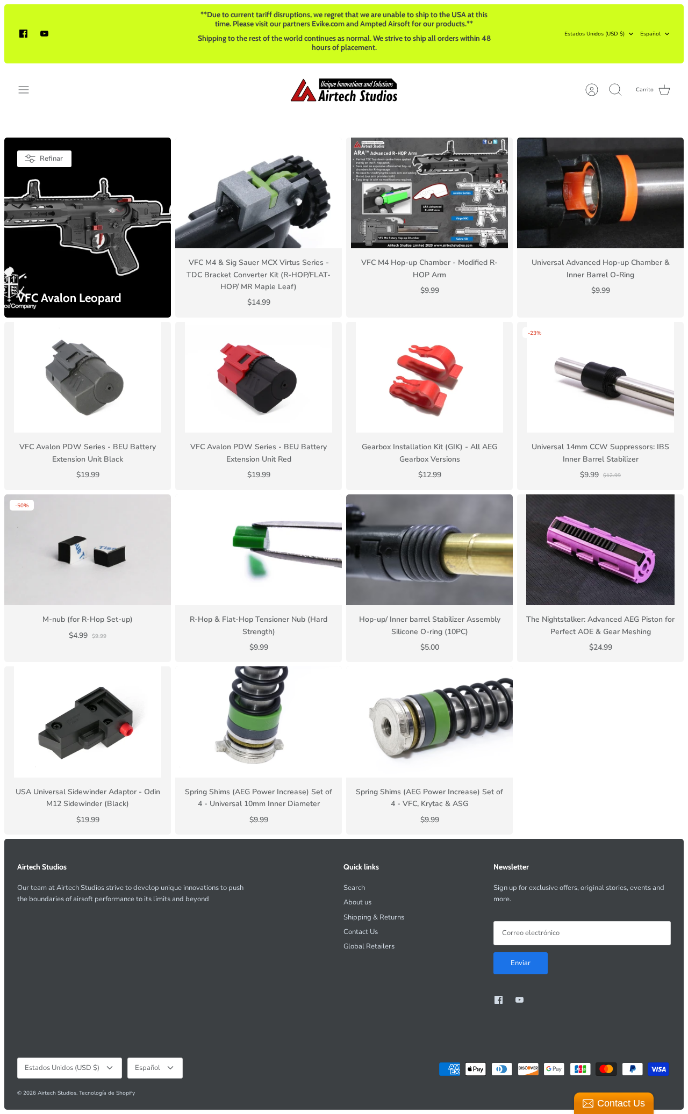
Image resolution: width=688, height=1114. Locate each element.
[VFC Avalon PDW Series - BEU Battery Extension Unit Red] (258, 377)
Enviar (521, 963)
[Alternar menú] (29, 89)
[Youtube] (44, 34)
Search (354, 888)
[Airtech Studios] (344, 89)
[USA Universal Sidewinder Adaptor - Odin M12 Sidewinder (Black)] (87, 722)
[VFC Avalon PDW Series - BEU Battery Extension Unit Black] (87, 377)
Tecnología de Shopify (107, 1093)
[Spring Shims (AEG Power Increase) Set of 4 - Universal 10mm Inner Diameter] (258, 722)
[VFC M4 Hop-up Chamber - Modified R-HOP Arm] (429, 193)
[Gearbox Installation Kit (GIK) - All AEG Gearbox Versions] (429, 377)
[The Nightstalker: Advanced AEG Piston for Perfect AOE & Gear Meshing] (600, 550)
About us (357, 902)
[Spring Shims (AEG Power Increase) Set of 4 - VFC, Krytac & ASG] (429, 722)
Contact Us (360, 932)
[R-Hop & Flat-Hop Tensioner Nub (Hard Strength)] (258, 550)
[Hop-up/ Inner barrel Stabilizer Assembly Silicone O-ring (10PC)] (429, 550)
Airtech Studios (57, 1093)
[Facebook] (23, 34)
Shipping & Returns (373, 917)
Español (650, 34)
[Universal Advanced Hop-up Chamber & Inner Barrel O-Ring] (600, 193)
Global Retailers (369, 946)
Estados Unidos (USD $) (594, 34)
